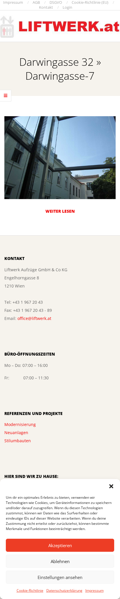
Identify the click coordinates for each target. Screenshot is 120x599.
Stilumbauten (17, 440)
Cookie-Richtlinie (30, 590)
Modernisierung (20, 424)
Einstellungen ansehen (60, 577)
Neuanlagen (16, 432)
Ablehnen (60, 561)
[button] (111, 486)
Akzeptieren (60, 545)
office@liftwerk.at (34, 318)
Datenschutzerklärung (64, 590)
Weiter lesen (60, 211)
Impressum (94, 590)
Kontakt (46, 7)
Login (67, 7)
